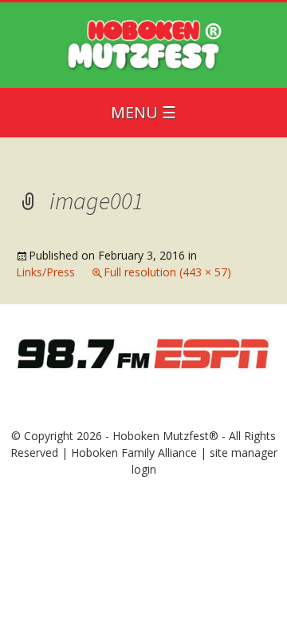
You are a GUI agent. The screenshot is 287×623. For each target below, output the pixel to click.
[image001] (143, 352)
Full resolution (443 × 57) (167, 272)
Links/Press (45, 272)
